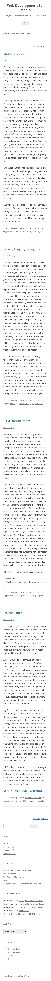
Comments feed (10, 850)
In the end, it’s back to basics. (31, 907)
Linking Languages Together (22, 249)
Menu (25, 23)
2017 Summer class (33, 228)
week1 (12, 595)
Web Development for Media (25, 7)
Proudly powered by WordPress (16, 976)
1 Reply (6, 60)
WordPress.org (9, 853)
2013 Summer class (11, 949)
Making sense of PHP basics (31, 900)
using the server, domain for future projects (22, 883)
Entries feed (8, 847)
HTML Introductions (17, 421)
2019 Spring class (10, 959)
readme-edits (21, 572)
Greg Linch (7, 914)
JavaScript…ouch (14, 54)
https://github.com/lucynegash (28, 790)
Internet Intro (12, 613)
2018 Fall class (9, 955)
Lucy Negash (25, 33)
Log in (5, 843)
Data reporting (9, 873)
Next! (5, 880)
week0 (12, 801)
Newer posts (40, 46)
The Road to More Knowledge (16, 877)
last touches (24, 910)
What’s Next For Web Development (18, 870)
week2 (12, 403)
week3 (12, 231)
